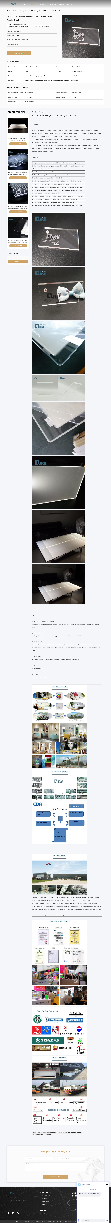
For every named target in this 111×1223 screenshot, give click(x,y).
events (61, 4)
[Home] (13, 4)
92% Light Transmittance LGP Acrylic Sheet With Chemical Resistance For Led (17, 208)
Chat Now (18, 53)
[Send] (107, 1220)
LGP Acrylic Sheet (23, 11)
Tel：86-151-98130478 (15, 1197)
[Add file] (79, 1220)
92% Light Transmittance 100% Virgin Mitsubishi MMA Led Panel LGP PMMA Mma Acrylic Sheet (18, 174)
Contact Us (52, 4)
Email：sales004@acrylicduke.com (18, 1200)
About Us (42, 4)
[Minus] (107, 1184)
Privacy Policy (17, 1221)
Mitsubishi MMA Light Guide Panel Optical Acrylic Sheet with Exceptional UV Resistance (17, 140)
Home (24, 4)
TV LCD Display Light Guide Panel (41, 1134)
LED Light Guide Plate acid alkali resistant (70, 1132)
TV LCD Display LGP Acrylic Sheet (47, 1132)
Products (32, 4)
